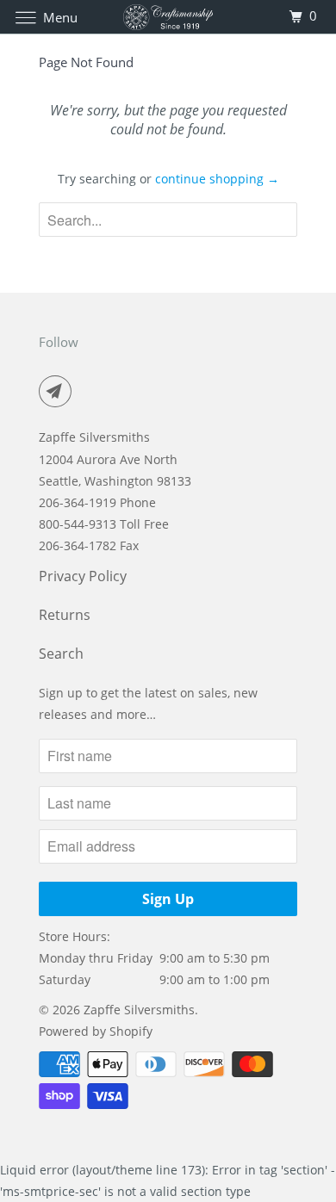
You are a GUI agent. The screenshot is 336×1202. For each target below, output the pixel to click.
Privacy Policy (83, 576)
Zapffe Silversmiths (139, 1009)
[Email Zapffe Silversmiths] (58, 391)
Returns (64, 614)
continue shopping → (217, 178)
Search (61, 653)
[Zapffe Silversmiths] (168, 17)
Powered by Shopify (95, 1031)
